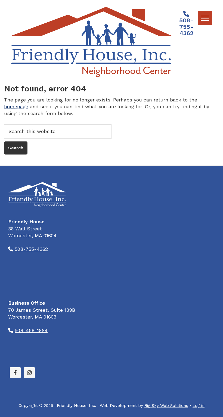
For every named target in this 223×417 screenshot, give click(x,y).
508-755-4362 (186, 26)
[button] (205, 18)
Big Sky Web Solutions (166, 405)
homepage (16, 106)
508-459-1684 (31, 330)
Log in (199, 405)
